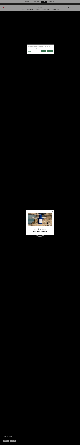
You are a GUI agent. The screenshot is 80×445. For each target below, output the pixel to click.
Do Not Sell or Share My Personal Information (32, 51)
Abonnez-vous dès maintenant (40, 231)
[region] (40, 49)
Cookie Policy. (40, 48)
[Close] (52, 211)
